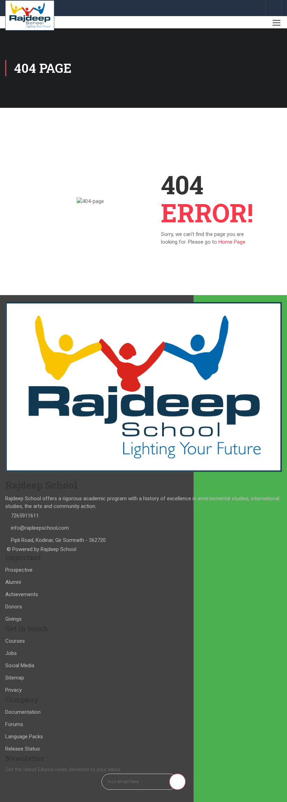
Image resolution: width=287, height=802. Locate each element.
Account (273, 8)
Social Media (19, 665)
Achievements (21, 594)
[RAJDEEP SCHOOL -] (29, 15)
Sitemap (14, 678)
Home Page (231, 242)
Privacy (13, 690)
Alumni (13, 582)
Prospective (19, 570)
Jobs (11, 653)
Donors (13, 607)
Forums (14, 724)
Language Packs (24, 736)
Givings (13, 619)
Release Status (22, 749)
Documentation (23, 712)
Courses (15, 641)
